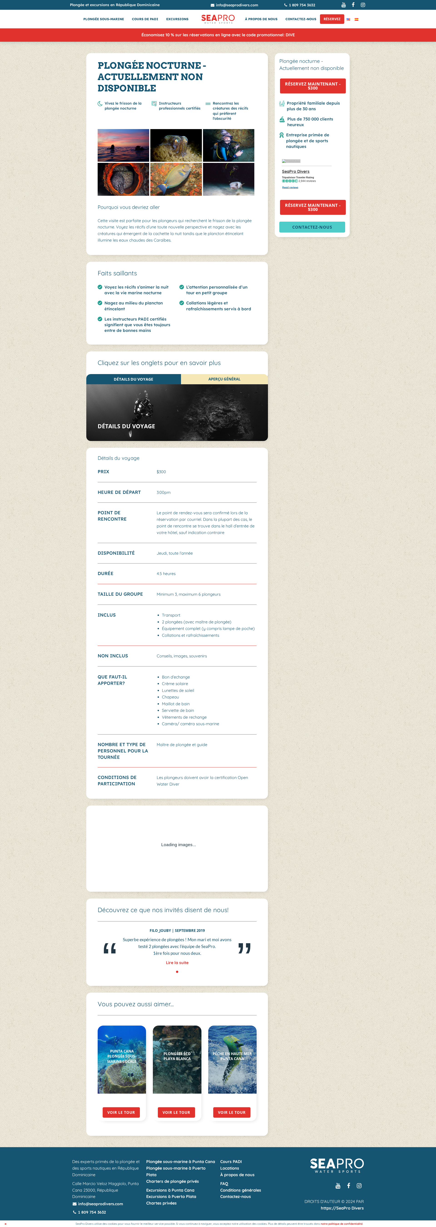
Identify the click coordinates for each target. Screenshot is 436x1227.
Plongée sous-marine (103, 19)
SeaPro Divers (296, 171)
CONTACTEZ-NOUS (312, 227)
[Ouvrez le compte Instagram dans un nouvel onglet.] (363, 5)
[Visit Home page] (218, 19)
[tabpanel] (177, 947)
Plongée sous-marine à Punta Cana (180, 1161)
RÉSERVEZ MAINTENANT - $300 (315, 86)
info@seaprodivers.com (236, 5)
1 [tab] (177, 972)
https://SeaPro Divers (342, 1208)
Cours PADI (231, 1161)
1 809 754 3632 (301, 5)
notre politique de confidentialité (342, 1223)
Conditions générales (240, 1190)
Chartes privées (161, 1203)
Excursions (177, 19)
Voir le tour (121, 1112)
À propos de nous (237, 1174)
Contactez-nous (300, 19)
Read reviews (290, 187)
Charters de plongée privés (172, 1181)
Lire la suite (177, 962)
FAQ (224, 1183)
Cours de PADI (145, 19)
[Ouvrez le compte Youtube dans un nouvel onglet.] (344, 5)
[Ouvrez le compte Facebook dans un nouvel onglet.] (353, 5)
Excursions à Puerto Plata (171, 1196)
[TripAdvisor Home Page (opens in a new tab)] (291, 160)
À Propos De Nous (261, 19)
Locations (229, 1168)
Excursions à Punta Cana (170, 1190)
